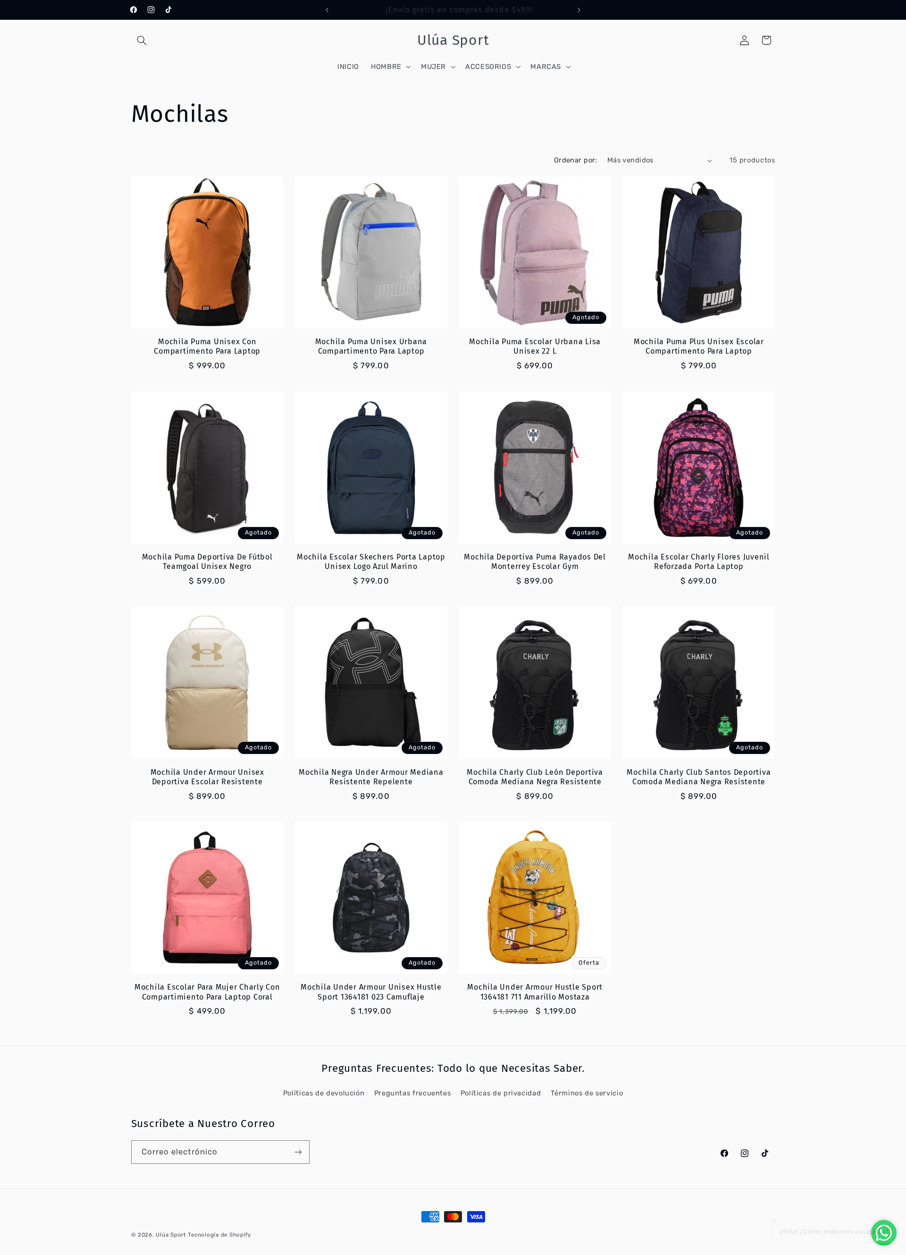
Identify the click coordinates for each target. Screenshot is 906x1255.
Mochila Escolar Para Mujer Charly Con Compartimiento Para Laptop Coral (207, 992)
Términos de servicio (587, 1093)
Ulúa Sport (172, 1234)
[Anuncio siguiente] (579, 9)
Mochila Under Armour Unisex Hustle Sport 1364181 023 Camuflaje (371, 992)
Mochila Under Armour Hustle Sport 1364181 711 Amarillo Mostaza (535, 992)
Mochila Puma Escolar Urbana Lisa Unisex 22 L (535, 346)
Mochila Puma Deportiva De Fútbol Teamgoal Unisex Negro (207, 561)
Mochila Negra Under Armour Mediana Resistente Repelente (371, 777)
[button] (142, 40)
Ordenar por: (575, 160)
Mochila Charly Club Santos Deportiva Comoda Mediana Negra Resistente (699, 777)
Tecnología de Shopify (219, 1234)
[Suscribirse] (298, 1151)
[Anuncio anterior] (327, 9)
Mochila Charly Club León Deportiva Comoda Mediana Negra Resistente (535, 777)
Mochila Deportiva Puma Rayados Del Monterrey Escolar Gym (535, 561)
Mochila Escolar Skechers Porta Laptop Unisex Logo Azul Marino (371, 561)
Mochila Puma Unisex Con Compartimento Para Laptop (207, 346)
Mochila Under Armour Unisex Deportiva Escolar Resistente (207, 777)
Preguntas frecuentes (412, 1093)
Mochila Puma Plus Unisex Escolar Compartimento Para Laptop (699, 346)
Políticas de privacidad (501, 1093)
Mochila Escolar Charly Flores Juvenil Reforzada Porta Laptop (699, 561)
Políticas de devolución (324, 1093)
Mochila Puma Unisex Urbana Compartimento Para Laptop (371, 346)
